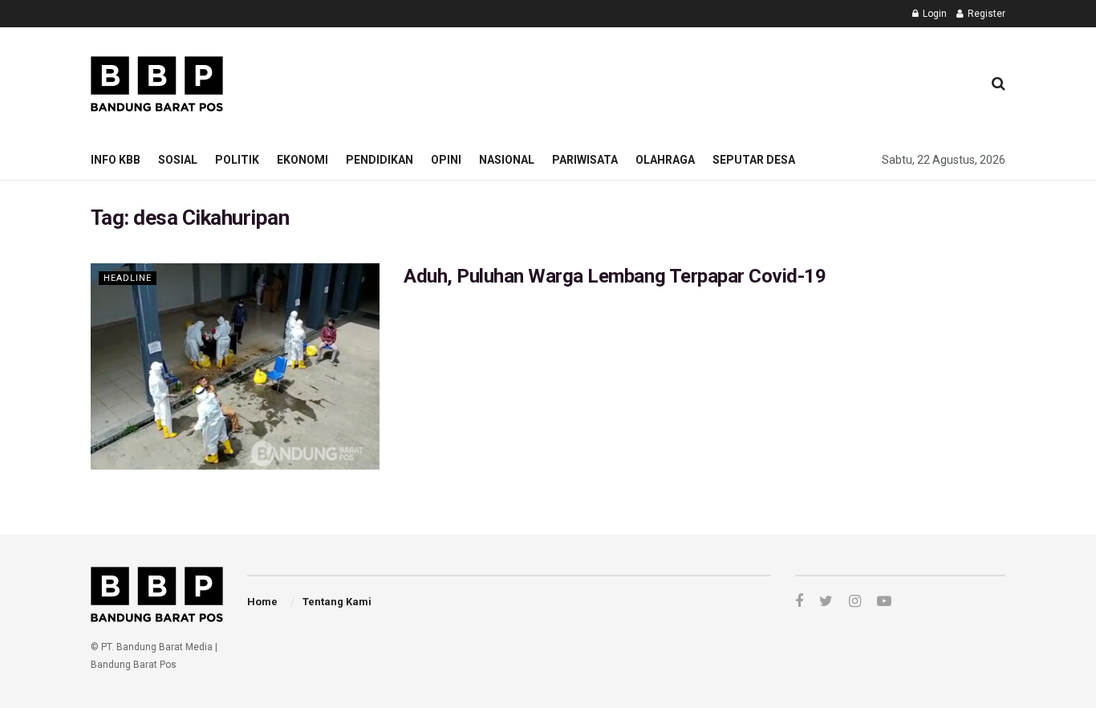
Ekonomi (302, 159)
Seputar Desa (753, 159)
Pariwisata (585, 159)
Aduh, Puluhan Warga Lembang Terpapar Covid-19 (615, 276)
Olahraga (665, 159)
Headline (128, 278)
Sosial (177, 159)
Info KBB (115, 159)
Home (262, 602)
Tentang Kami (336, 602)
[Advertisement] (677, 81)
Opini (446, 159)
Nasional (506, 159)
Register (985, 13)
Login (933, 13)
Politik (237, 159)
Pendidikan (379, 159)
